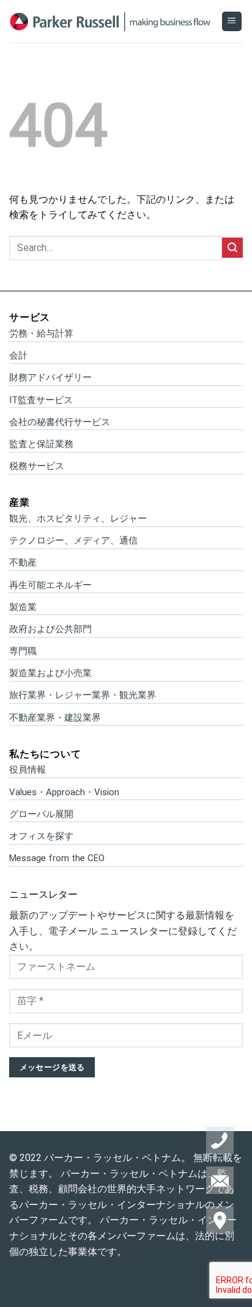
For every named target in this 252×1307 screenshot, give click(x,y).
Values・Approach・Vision (64, 792)
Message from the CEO (57, 858)
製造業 (23, 607)
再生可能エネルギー (50, 585)
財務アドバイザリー (50, 377)
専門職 (23, 651)
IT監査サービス (41, 400)
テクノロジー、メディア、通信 (73, 540)
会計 (18, 355)
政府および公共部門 (50, 629)
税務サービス (36, 466)
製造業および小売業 (50, 673)
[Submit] (232, 248)
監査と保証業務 (41, 444)
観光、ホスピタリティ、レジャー (78, 518)
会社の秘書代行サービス (59, 422)
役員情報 (27, 769)
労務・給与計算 (41, 333)
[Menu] (232, 22)
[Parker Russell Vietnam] (110, 21)
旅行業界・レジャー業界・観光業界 (82, 695)
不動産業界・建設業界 (55, 717)
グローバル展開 (41, 814)
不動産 (23, 562)
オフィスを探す (41, 836)
